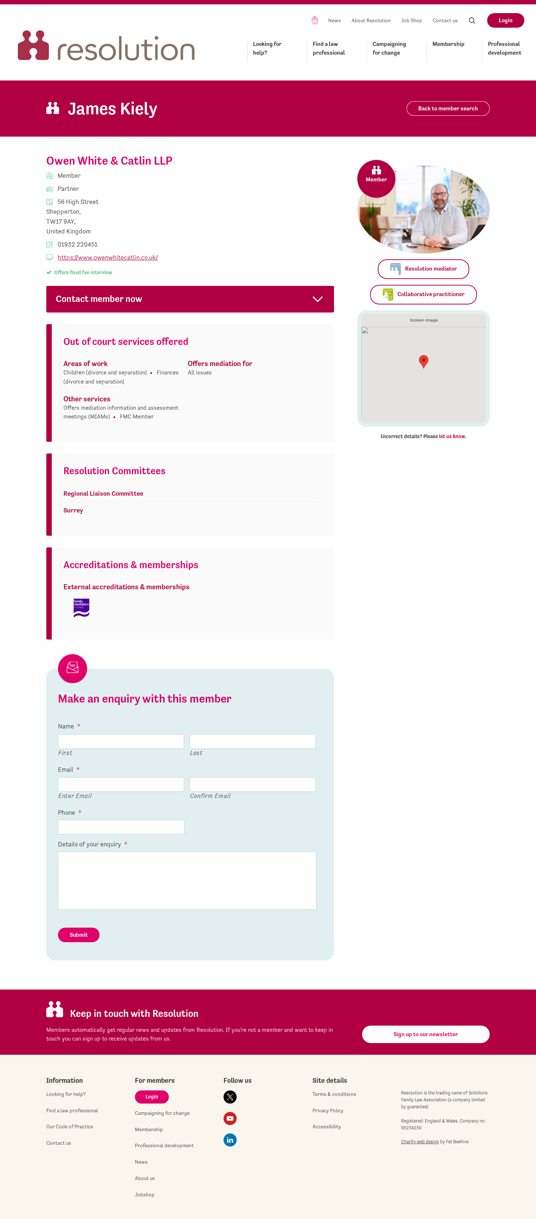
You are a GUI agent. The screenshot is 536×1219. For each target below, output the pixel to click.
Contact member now (99, 299)
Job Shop (411, 20)
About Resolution (371, 20)
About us (145, 1178)
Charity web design (420, 1141)
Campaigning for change (389, 48)
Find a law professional (329, 48)
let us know (452, 436)
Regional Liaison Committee (103, 493)
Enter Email (75, 795)
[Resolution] (106, 39)
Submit (79, 934)
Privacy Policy (327, 1110)
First (65, 752)
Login (506, 20)
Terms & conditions (334, 1094)
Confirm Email (210, 795)
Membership (448, 43)
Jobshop (145, 1195)
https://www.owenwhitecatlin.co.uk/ (108, 257)
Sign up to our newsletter (425, 1034)
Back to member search (448, 108)
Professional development (504, 48)
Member (376, 179)
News (334, 20)
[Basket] (315, 20)
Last (196, 752)
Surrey (73, 510)
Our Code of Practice (69, 1126)
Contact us (445, 20)
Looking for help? (267, 48)
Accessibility (326, 1126)
